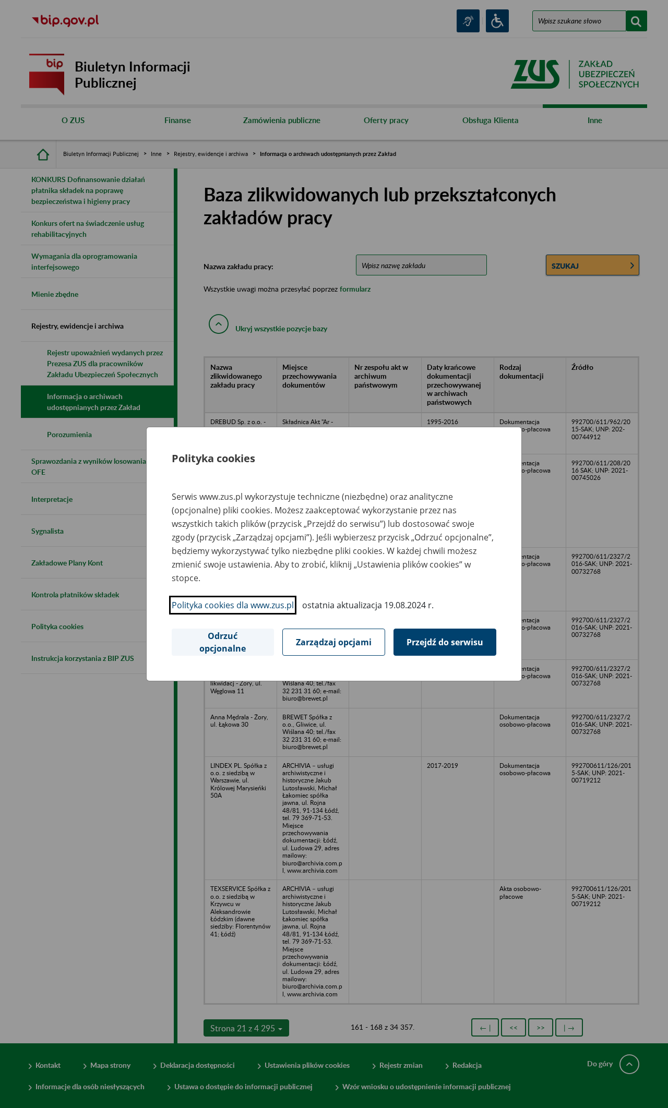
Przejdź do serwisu (445, 642)
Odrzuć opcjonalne (222, 642)
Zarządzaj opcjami (334, 642)
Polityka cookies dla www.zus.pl (233, 605)
